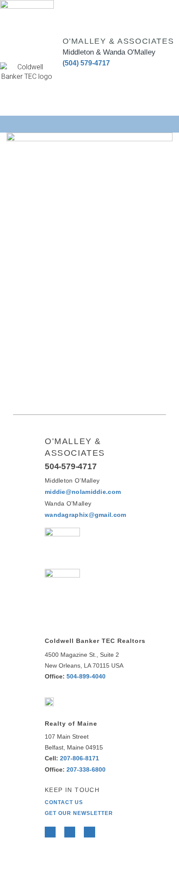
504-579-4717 (71, 466)
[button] (89, 123)
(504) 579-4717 (86, 63)
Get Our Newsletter (79, 813)
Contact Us (64, 802)
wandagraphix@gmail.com (85, 514)
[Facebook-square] (68, 75)
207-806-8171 (79, 758)
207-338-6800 (86, 769)
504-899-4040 (86, 676)
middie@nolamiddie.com (83, 491)
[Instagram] (102, 75)
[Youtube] (89, 832)
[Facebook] (50, 832)
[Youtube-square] (85, 75)
